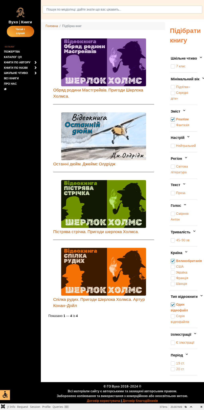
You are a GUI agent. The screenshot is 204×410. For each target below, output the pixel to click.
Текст (176, 185)
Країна (177, 253)
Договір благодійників (140, 400)
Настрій (178, 138)
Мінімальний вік (184, 79)
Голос (176, 206)
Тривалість (181, 232)
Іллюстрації (181, 334)
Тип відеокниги (184, 297)
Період (177, 355)
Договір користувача (103, 400)
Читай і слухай (20, 31)
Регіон (177, 159)
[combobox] (122, 10)
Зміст (176, 111)
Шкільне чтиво (184, 58)
